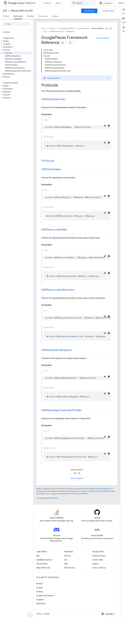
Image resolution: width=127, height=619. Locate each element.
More (58, 3)
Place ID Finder (42, 564)
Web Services (69, 568)
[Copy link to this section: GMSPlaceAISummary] (68, 99)
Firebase (39, 592)
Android (67, 556)
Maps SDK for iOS (43, 568)
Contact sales (108, 11)
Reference (18, 16)
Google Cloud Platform (45, 596)
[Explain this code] (105, 126)
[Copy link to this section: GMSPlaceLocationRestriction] (77, 290)
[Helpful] (107, 28)
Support (95, 564)
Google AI (40, 600)
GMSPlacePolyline (51, 169)
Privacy (46, 614)
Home (43, 28)
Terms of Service (99, 568)
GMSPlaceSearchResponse (56, 350)
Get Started (89, 11)
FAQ (38, 556)
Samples (30, 16)
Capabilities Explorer (44, 560)
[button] (16, 41)
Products (47, 3)
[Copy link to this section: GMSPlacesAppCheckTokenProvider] (84, 410)
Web (66, 564)
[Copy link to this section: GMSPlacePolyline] (63, 169)
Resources (43, 16)
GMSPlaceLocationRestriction (58, 289)
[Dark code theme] (109, 126)
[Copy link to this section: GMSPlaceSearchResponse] (74, 350)
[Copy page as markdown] (70, 43)
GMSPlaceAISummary (53, 99)
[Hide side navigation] (29, 614)
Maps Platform (26, 3)
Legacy (55, 16)
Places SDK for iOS (22, 10)
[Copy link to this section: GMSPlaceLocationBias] (69, 229)
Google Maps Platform (67, 28)
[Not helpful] (110, 28)
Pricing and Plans (99, 556)
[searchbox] (16, 24)
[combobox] (83, 3)
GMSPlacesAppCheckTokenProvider (61, 410)
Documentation (83, 28)
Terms (38, 614)
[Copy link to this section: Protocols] (56, 161)
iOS (5, 10)
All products (41, 604)
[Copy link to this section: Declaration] (54, 114)
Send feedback (102, 38)
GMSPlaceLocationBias (54, 229)
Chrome (39, 588)
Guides (6, 16)
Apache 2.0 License (80, 491)
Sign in (121, 3)
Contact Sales (97, 560)
